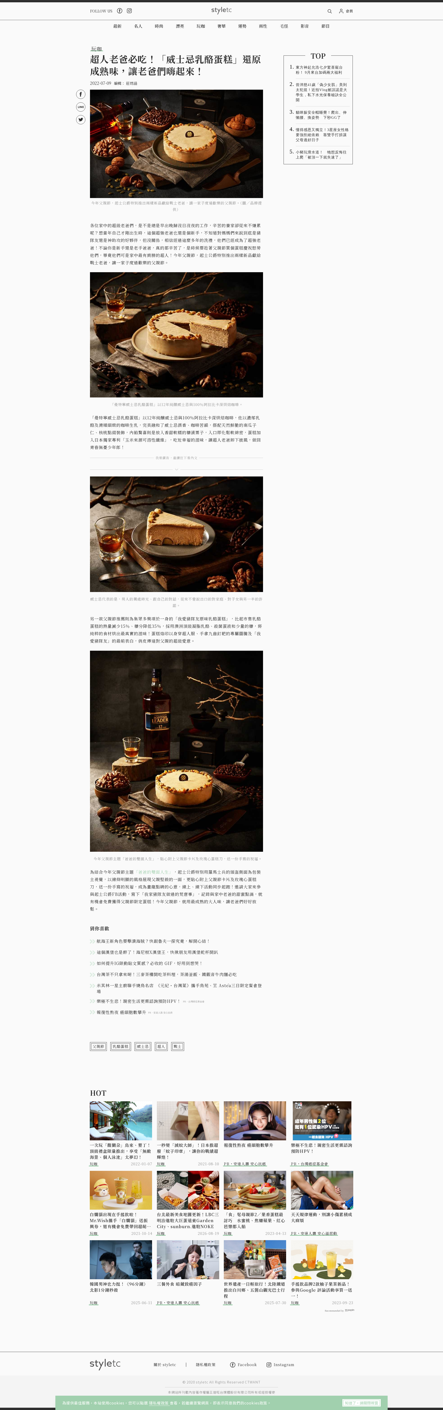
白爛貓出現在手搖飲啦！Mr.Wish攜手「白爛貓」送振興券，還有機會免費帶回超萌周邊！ (120, 1220)
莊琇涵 (131, 83)
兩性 (263, 26)
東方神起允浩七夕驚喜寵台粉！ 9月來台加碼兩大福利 (319, 69)
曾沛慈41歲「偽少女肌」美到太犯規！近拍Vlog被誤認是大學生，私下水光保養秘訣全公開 (321, 92)
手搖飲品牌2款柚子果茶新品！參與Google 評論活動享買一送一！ (321, 1290)
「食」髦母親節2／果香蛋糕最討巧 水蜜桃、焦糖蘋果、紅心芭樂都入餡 (254, 1220)
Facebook (247, 1364)
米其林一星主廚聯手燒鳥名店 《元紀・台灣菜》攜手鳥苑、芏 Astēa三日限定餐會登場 (179, 988)
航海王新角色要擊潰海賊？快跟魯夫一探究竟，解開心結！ (154, 941)
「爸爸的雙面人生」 (153, 872)
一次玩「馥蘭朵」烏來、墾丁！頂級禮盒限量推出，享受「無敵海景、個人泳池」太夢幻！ (120, 1151)
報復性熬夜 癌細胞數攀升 (248, 1145)
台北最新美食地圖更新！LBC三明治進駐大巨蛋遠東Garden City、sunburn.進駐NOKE (188, 1220)
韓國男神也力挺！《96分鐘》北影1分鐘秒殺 (119, 1287)
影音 (305, 26)
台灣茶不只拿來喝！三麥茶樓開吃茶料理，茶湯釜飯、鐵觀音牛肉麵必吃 (167, 974)
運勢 (242, 26)
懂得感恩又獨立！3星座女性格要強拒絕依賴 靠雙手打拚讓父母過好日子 (322, 135)
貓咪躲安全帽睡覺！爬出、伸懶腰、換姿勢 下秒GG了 (321, 114)
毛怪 (284, 26)
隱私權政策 (159, 1403)
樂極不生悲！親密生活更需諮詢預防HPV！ (321, 1148)
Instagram (284, 1364)
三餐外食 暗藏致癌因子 (179, 1284)
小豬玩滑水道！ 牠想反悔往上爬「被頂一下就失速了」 (321, 154)
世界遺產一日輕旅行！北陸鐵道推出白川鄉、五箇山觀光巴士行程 (254, 1290)
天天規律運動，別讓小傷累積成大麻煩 (321, 1217)
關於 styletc (165, 1364)
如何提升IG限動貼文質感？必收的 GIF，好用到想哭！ (150, 963)
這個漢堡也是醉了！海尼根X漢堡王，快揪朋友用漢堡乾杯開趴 (157, 952)
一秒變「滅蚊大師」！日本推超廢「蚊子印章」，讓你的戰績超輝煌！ (187, 1151)
